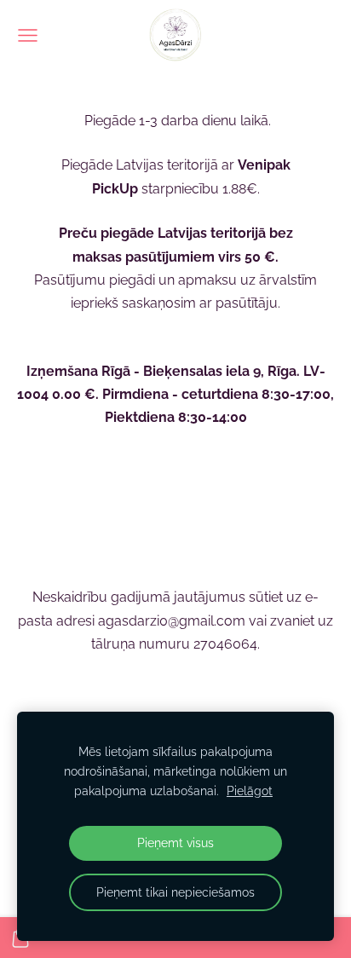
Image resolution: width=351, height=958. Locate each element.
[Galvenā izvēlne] (27, 35)
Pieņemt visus (175, 842)
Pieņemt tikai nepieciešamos (175, 892)
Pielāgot (250, 790)
